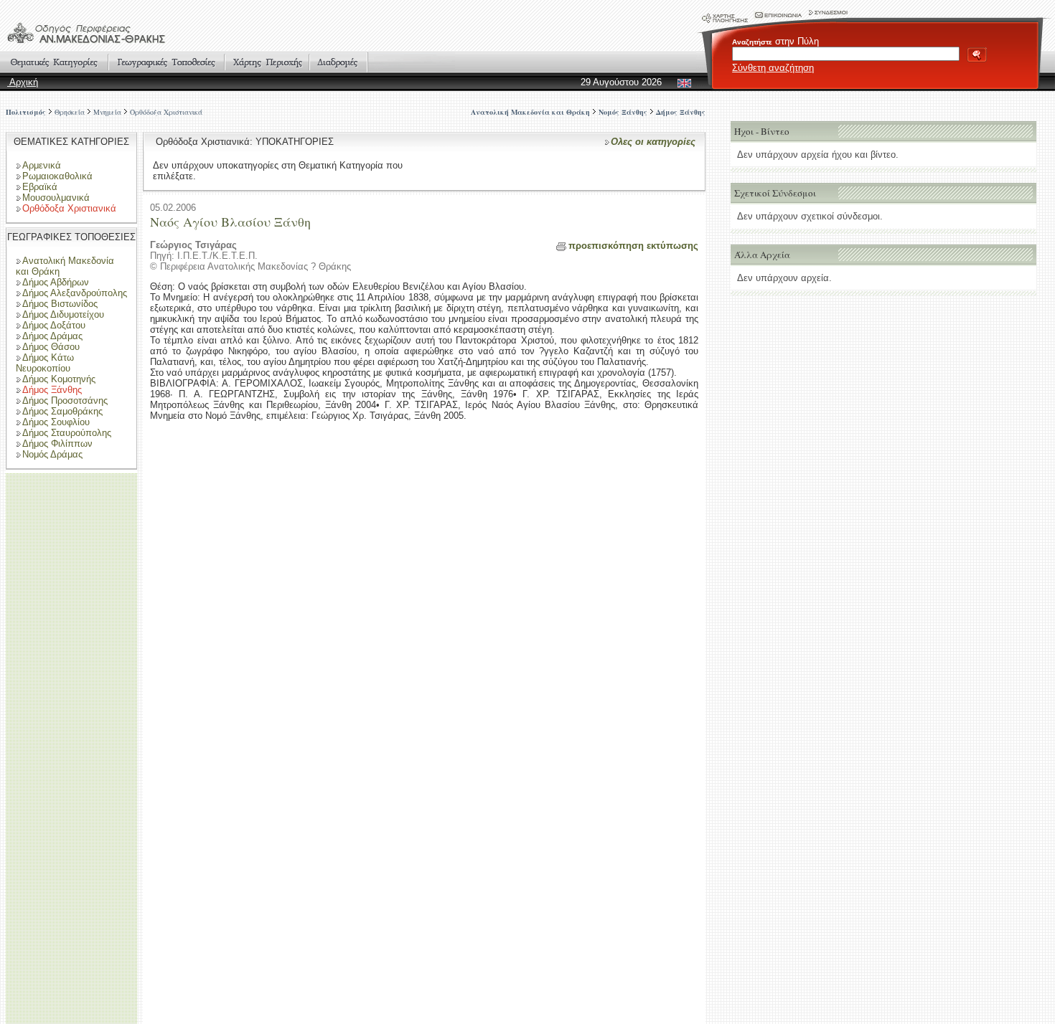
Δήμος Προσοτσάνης (65, 400)
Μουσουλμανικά (56, 197)
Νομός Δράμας (52, 454)
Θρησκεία (70, 112)
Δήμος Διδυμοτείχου (63, 314)
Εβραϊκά (39, 186)
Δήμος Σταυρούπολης (66, 432)
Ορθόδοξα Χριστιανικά (166, 112)
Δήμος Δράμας (52, 336)
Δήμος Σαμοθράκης (62, 411)
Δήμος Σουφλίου (56, 422)
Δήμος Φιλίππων (57, 443)
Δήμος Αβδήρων (55, 282)
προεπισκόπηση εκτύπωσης (633, 245)
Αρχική (22, 82)
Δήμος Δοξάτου (53, 325)
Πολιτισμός (26, 112)
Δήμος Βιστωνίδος (60, 303)
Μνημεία (107, 112)
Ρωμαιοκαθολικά (57, 176)
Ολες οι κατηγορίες (653, 141)
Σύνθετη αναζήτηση (773, 67)
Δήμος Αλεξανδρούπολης (74, 293)
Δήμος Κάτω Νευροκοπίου (45, 363)
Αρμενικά (41, 165)
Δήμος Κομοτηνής (58, 379)
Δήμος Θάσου (51, 346)
